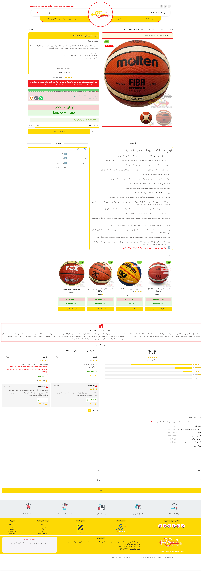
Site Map (12, 534)
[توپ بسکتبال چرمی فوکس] (71, 273)
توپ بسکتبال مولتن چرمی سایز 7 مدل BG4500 (100, 290)
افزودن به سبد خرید (59, 131)
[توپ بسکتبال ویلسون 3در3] (129, 273)
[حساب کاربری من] (165, 13)
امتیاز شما (197, 426)
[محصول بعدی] (29, 29)
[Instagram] (169, 526)
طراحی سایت (43, 524)
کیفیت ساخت (196, 433)
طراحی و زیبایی (196, 439)
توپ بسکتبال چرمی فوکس (71, 289)
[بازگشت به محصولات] (32, 29)
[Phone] (183, 526)
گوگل (42, 529)
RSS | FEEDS (42, 534)
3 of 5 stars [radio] (172, 426)
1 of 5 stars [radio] (176, 426)
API (43, 531)
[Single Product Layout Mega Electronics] (31, 98)
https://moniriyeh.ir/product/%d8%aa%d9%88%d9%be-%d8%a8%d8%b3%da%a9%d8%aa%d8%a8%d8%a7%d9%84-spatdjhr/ (27, 369)
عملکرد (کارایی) (196, 436)
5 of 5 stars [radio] (169, 426)
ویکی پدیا (43, 527)
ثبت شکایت (12, 532)
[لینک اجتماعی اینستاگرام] (169, 6)
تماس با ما (12, 527)
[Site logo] (100, 14)
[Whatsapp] (41, 98)
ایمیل (98, 480)
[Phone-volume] (36, 98)
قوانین (12, 529)
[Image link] (121, 529)
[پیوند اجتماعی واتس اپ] (165, 6)
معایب (98, 471)
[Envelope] (160, 526)
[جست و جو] (49, 13)
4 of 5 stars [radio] (170, 426)
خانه (171, 29)
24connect (175, 552)
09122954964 (156, 12)
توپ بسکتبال (150, 29)
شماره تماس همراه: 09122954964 (129, 549)
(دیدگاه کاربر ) (58, 77)
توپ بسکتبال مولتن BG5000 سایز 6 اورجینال (158, 290)
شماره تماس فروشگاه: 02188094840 (128, 547)
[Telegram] (165, 526)
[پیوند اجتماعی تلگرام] (161, 6)
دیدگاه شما (197, 446)
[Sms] (178, 526)
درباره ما (12, 524)
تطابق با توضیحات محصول (192, 442)
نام (199, 480)
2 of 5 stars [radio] (174, 426)
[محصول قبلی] (34, 29)
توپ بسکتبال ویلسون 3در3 (129, 289)
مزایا (199, 471)
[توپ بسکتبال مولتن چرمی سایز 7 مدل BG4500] (100, 273)
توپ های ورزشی (162, 29)
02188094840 (40, 12)
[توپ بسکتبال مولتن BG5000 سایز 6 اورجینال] (158, 273)
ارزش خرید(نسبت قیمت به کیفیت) (189, 430)
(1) (133, 292)
